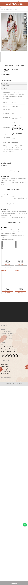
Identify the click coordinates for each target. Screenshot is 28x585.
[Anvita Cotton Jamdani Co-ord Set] (21, 250)
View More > (24, 268)
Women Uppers (10, 63)
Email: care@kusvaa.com (9, 349)
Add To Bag (7, 264)
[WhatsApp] (2, 355)
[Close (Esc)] (14, 390)
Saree (17, 63)
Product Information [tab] (6, 80)
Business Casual (19, 130)
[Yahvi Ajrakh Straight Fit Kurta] (7, 250)
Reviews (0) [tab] (4, 88)
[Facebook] (5, 355)
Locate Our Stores (7, 347)
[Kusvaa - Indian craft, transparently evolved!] (14, 4)
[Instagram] (8, 355)
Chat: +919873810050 (8, 351)
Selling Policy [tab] (5, 85)
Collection (14, 125)
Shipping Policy (6, 369)
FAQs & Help (5, 364)
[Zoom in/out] (1, 390)
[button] (2, 4)
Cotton (19, 128)
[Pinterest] (14, 355)
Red (21, 133)
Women (3, 63)
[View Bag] (25, 4)
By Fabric (14, 128)
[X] (11, 355)
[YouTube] (17, 355)
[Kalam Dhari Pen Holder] (21, 279)
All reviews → (5, 165)
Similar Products (5, 74)
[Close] (1, 299)
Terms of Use (5, 373)
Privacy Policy (5, 371)
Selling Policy (5, 367)
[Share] (10, 390)
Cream (18, 133)
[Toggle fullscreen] (5, 390)
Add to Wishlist (14, 70)
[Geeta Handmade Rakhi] (7, 279)
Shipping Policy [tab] (5, 83)
